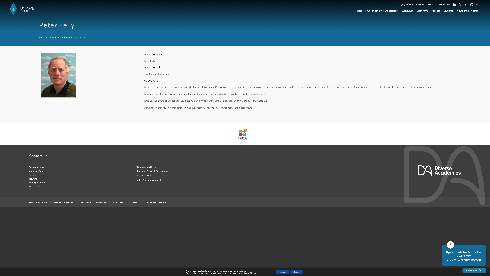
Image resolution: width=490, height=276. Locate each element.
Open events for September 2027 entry (464, 256)
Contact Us (444, 4)
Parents (436, 10)
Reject (296, 272)
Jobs (135, 202)
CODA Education (160, 202)
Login (431, 4)
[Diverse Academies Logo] (22, 9)
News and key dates (468, 10)
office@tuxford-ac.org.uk (149, 180)
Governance (70, 37)
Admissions (391, 10)
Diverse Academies (415, 4)
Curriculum (407, 10)
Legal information (38, 202)
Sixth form (422, 10)
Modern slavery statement (93, 202)
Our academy (374, 10)
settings (256, 273)
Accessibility (119, 202)
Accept (282, 272)
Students (448, 10)
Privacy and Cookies (63, 202)
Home (360, 10)
